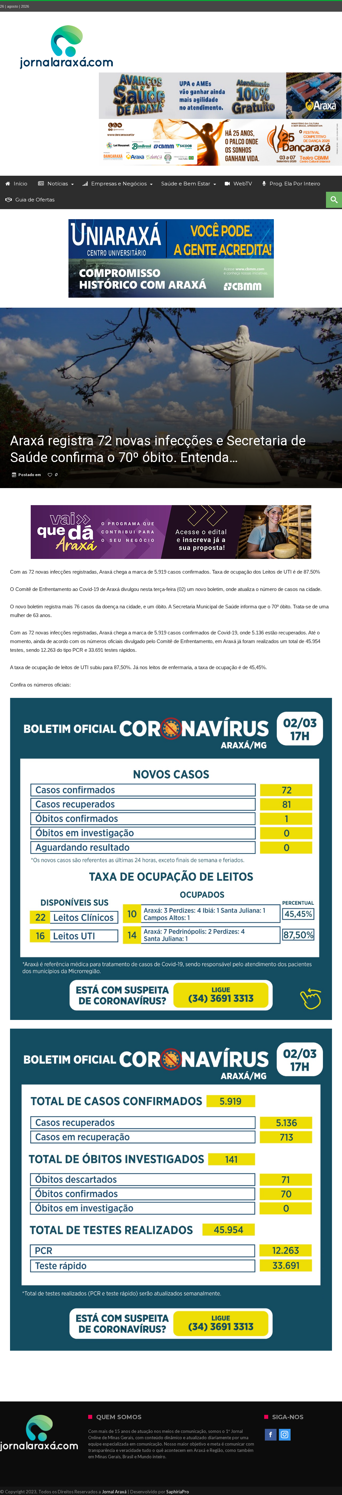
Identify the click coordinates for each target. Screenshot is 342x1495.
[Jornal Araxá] (67, 21)
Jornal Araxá (114, 1491)
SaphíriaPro (177, 1491)
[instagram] (285, 1435)
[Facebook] (271, 1435)
